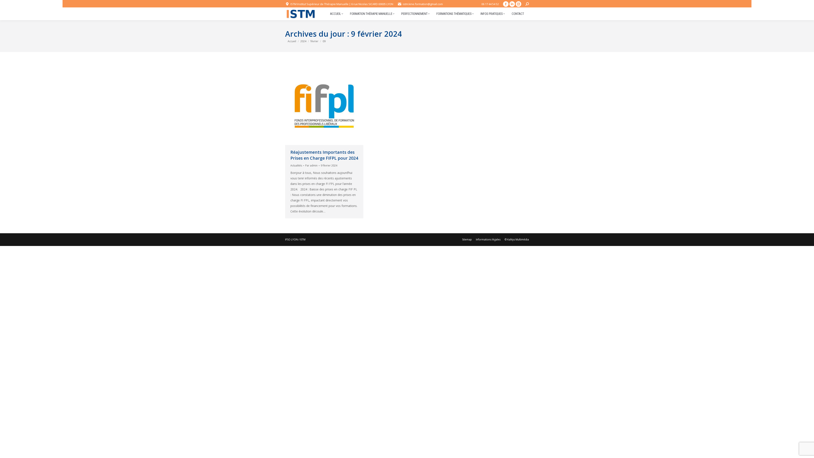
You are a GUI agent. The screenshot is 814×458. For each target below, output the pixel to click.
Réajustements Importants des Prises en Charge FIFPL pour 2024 (324, 155)
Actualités (296, 165)
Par (311, 165)
